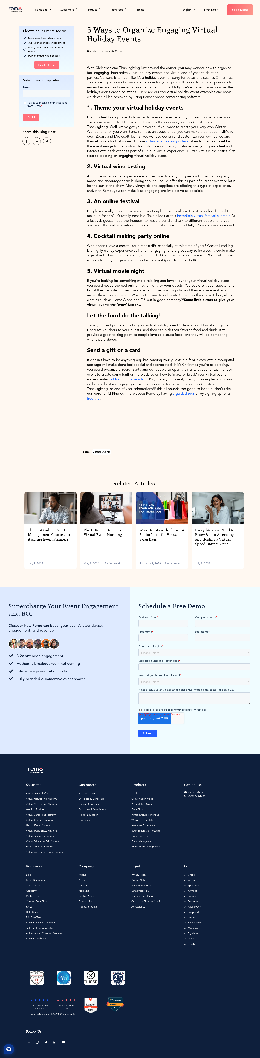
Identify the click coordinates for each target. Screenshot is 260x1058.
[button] (189, 10)
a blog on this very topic (129, 379)
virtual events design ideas (167, 141)
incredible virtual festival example (203, 216)
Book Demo (240, 10)
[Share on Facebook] (26, 140)
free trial (93, 398)
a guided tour (183, 393)
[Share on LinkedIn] (37, 140)
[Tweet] (47, 140)
